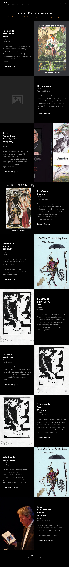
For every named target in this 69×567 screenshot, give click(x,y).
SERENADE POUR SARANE (9, 247)
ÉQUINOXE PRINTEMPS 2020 (43, 302)
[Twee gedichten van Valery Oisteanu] (17, 523)
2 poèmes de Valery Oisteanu (43, 407)
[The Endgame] (17, 99)
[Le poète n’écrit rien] (51, 369)
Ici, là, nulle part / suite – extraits (9, 34)
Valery (5, 39)
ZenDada (7, 3)
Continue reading (10, 67)
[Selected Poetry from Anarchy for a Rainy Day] (51, 152)
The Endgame (44, 86)
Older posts (34, 555)
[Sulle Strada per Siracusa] (51, 472)
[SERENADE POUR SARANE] (51, 261)
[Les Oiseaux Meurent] (17, 208)
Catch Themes (50, 563)
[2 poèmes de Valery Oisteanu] (17, 421)
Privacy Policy (33, 563)
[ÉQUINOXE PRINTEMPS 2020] (17, 317)
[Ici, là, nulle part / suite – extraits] (51, 48)
